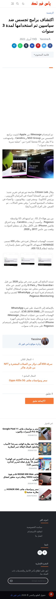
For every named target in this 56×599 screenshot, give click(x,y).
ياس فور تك (15, 595)
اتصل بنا (38, 535)
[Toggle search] (17, 3)
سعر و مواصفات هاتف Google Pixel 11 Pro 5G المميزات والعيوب (21, 430)
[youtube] (39, 552)
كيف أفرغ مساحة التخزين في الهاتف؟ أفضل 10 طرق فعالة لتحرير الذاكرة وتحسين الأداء (22, 462)
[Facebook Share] (50, 45)
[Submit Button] (11, 581)
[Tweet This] (44, 45)
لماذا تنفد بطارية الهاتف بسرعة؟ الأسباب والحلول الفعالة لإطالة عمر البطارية (21, 445)
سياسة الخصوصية (34, 527)
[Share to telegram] (14, 45)
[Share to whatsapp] (20, 45)
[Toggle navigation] (12, 3)
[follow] (28, 3)
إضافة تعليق (38, 400)
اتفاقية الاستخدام (34, 531)
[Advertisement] (28, 101)
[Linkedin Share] (32, 45)
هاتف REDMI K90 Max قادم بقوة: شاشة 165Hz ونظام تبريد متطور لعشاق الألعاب (21, 477)
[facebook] (44, 552)
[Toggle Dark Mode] (23, 3)
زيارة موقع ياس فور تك (29, 343)
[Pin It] (38, 45)
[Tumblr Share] (26, 45)
